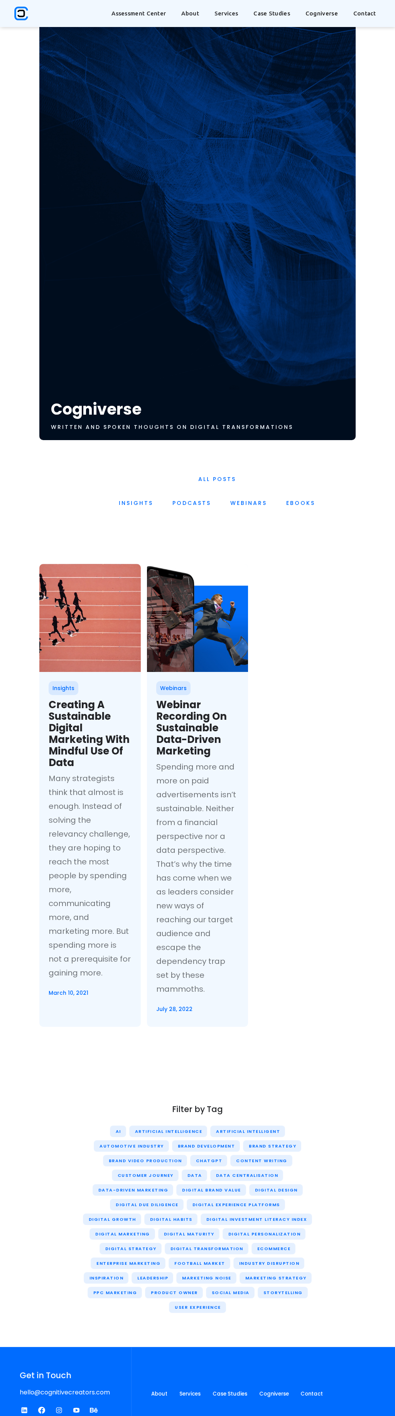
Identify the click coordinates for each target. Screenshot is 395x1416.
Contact (364, 13)
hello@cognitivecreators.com (65, 1392)
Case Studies (271, 13)
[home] (21, 13)
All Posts (217, 479)
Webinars (248, 503)
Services (190, 1394)
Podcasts (191, 503)
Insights (136, 503)
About (159, 1394)
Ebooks (300, 503)
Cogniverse (322, 13)
